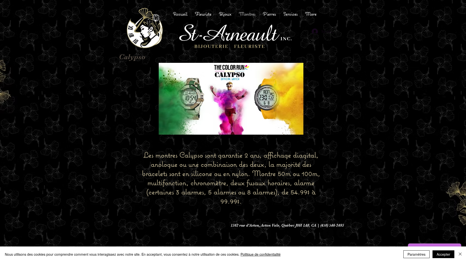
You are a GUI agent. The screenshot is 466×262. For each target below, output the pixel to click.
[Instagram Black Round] (342, 233)
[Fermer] (460, 254)
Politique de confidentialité (261, 254)
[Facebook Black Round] (328, 233)
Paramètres (416, 254)
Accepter (443, 254)
